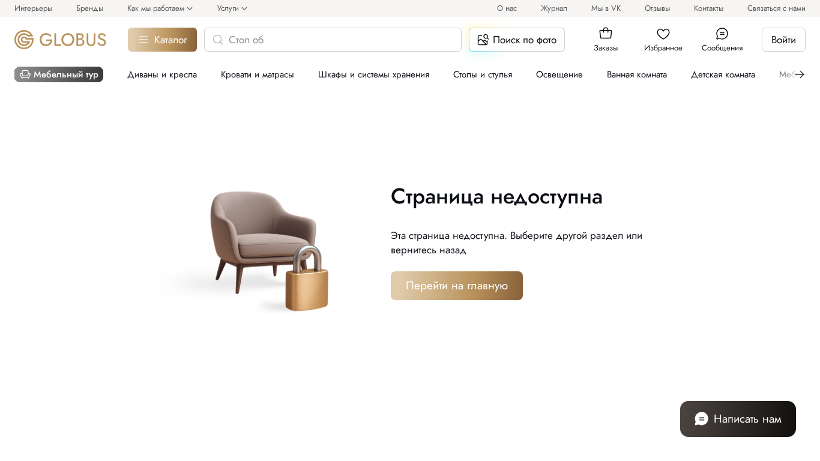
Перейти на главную (457, 285)
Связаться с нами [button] (776, 8)
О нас (507, 8)
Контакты (708, 8)
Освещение (559, 74)
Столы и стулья (482, 74)
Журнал (554, 8)
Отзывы (657, 8)
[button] (605, 33)
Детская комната (723, 74)
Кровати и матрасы (257, 74)
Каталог (170, 39)
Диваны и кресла (162, 74)
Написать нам (748, 419)
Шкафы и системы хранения (373, 74)
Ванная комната (637, 74)
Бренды (89, 8)
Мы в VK (606, 8)
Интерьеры (33, 8)
